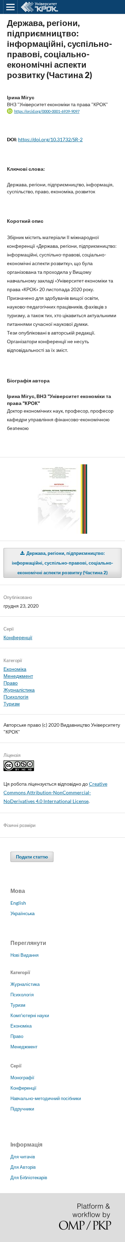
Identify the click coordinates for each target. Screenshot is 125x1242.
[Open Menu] (10, 7)
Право (10, 683)
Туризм (11, 704)
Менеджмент (18, 676)
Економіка (14, 669)
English (18, 903)
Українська (22, 913)
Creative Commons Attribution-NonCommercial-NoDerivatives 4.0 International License (55, 792)
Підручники (22, 1109)
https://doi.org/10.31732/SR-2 (50, 139)
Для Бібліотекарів (28, 1177)
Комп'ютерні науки (29, 1015)
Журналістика (19, 690)
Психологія (15, 697)
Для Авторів (23, 1167)
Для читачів (22, 1156)
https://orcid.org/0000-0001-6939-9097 (47, 111)
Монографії (22, 1077)
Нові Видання (24, 955)
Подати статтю (32, 857)
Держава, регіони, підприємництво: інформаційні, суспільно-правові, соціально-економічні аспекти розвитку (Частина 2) (62, 562)
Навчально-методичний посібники (45, 1098)
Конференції (17, 637)
